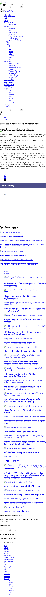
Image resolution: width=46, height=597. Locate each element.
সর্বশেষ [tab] (6, 272)
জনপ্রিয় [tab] (6, 274)
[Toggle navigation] (1, 11)
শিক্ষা (5, 119)
